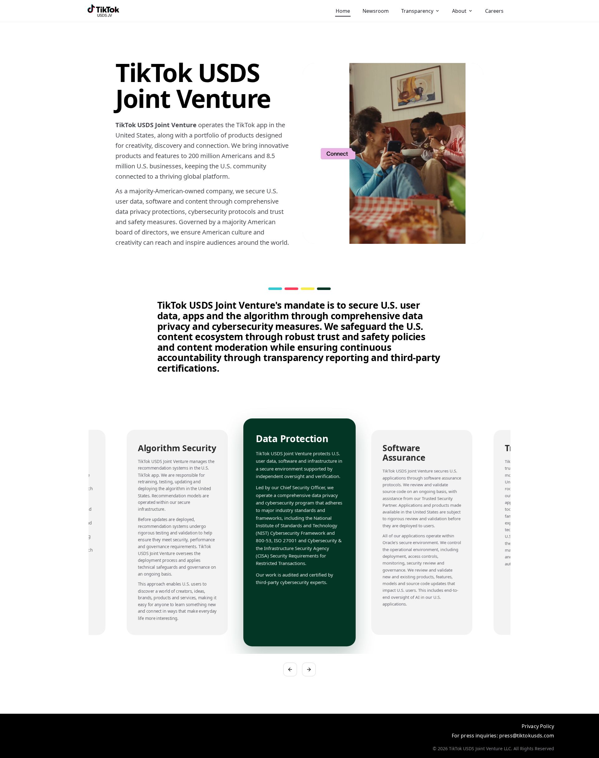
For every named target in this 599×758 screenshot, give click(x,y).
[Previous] (290, 669)
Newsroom (376, 10)
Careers (494, 10)
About (459, 10)
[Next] (309, 669)
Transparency (417, 10)
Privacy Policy (538, 726)
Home (343, 10)
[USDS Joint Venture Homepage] (103, 10)
